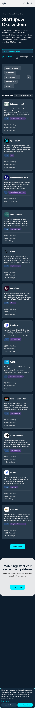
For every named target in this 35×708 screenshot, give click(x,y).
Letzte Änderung (23, 95)
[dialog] (17, 698)
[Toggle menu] (21, 3)
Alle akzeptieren (25, 705)
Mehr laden (17, 547)
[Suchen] (29, 77)
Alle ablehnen (9, 705)
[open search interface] (24, 3)
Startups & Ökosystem (16, 14)
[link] (17, 116)
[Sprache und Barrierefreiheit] (28, 3)
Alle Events (17, 587)
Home (5, 14)
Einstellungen (5, 701)
